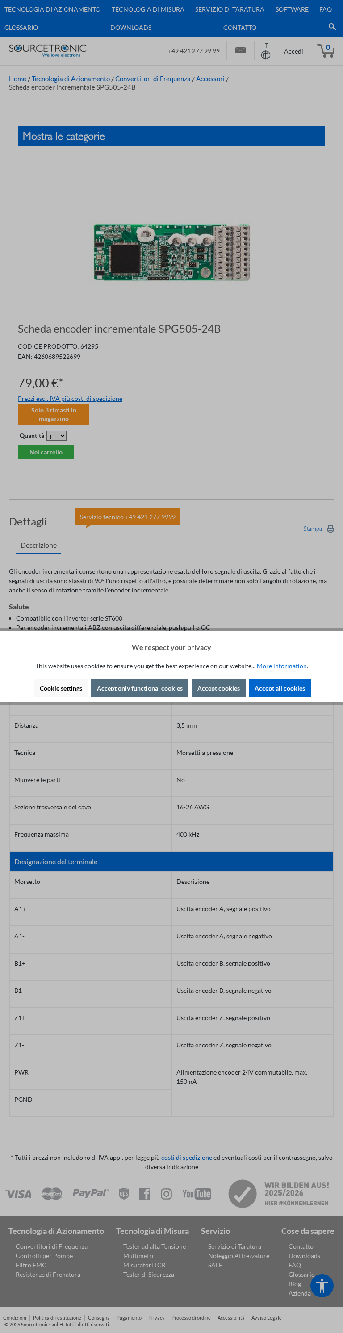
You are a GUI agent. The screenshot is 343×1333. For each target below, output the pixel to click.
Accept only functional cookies (140, 688)
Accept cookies (218, 688)
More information (282, 666)
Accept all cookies (280, 688)
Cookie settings (61, 688)
